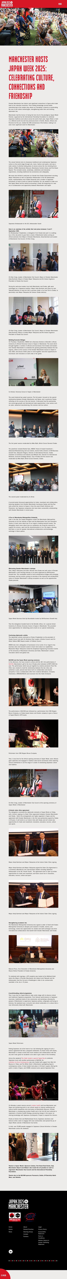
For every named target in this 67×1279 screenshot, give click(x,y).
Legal (40, 1227)
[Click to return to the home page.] (7, 4)
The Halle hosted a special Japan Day (33, 1058)
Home (10, 1227)
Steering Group (28, 1232)
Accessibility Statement (42, 1232)
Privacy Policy (42, 1229)
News (10, 1232)
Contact (25, 1234)
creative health (35, 1105)
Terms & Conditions (41, 1237)
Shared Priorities (28, 1229)
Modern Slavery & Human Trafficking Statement (43, 1242)
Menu (60, 4)
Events (11, 1229)
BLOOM (11, 664)
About (25, 1227)
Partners (25, 1236)
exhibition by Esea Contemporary (19, 1062)
